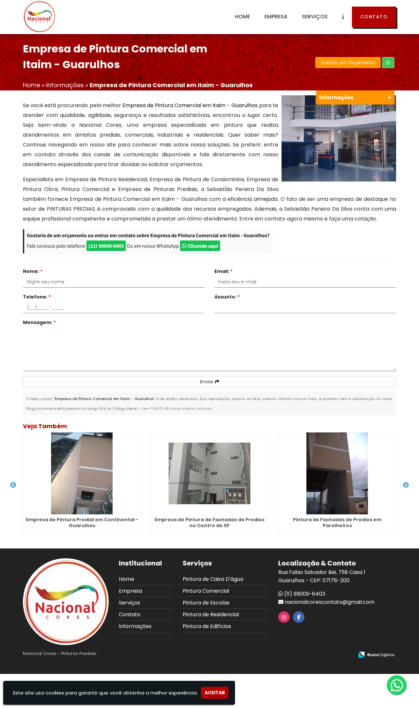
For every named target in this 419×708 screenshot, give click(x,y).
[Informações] (343, 17)
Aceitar (215, 692)
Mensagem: (39, 322)
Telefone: (37, 297)
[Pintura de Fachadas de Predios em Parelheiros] (337, 473)
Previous (13, 485)
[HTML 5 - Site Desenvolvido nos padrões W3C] (301, 655)
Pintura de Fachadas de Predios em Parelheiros (337, 522)
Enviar (207, 381)
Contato (374, 16)
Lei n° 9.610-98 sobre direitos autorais (177, 408)
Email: (223, 271)
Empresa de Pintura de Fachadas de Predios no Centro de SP (209, 522)
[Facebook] (299, 617)
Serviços (315, 16)
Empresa (275, 16)
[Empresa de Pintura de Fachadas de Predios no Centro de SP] (209, 473)
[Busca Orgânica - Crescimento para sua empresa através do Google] (376, 654)
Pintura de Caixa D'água (213, 579)
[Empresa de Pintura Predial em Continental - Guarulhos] (81, 473)
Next (406, 485)
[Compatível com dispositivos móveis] (346, 655)
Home (242, 16)
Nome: (33, 271)
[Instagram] (284, 617)
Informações (135, 626)
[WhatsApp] (402, 686)
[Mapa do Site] (283, 655)
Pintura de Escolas (206, 602)
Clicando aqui (202, 245)
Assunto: (227, 297)
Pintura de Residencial (211, 614)
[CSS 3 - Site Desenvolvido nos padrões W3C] (324, 655)
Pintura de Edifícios (207, 626)
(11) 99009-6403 (106, 245)
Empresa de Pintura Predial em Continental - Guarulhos (82, 522)
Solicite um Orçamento (348, 62)
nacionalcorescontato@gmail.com (329, 602)
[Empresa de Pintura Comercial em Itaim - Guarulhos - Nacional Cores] (39, 16)
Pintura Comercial (206, 591)
